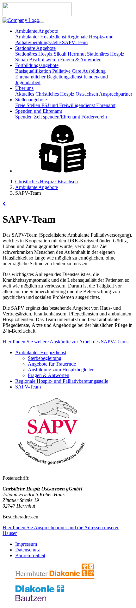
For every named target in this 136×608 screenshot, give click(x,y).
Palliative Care (67, 71)
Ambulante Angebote (36, 187)
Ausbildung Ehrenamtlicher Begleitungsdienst (60, 73)
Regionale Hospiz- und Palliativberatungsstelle (61, 381)
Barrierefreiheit (30, 555)
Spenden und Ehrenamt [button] (38, 111)
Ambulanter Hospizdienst (41, 36)
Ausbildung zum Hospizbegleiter (61, 369)
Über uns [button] (24, 88)
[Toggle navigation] (41, 22)
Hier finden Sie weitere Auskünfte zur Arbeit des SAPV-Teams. (66, 341)
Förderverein (94, 116)
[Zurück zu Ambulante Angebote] (5, 203)
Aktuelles (25, 94)
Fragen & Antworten (81, 59)
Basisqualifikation (33, 71)
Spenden (24, 116)
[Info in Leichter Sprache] (62, 170)
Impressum (26, 544)
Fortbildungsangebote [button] (37, 65)
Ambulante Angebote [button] (36, 31)
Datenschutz (27, 549)
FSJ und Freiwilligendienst (68, 105)
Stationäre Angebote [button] (35, 48)
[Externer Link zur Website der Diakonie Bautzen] (39, 600)
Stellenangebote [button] (31, 99)
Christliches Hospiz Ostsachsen (67, 94)
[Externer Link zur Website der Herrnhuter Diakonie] (54, 577)
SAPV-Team (75, 42)
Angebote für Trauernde (52, 364)
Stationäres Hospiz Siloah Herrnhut (51, 54)
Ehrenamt (105, 105)
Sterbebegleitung (44, 358)
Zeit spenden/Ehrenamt (57, 116)
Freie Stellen (28, 105)
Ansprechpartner (115, 94)
